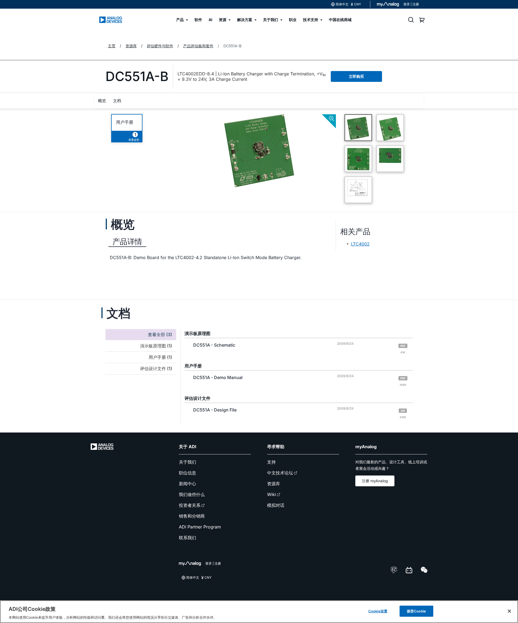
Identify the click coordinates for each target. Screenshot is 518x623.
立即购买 (356, 76)
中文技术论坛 (280, 472)
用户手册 (124, 122)
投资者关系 (189, 505)
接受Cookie (416, 611)
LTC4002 (360, 244)
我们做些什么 (192, 494)
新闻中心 (187, 483)
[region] (259, 611)
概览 (102, 100)
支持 (271, 462)
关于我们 (187, 462)
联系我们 (187, 537)
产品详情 (127, 241)
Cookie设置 (377, 611)
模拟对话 (275, 505)
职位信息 (187, 472)
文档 (117, 100)
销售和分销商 (192, 516)
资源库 (273, 483)
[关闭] (509, 611)
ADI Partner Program (200, 527)
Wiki (271, 494)
